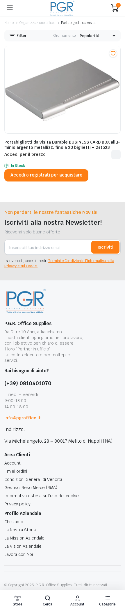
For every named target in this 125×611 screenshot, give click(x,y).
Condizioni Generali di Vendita (33, 479)
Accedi (116, 154)
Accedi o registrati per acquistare (46, 175)
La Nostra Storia (20, 530)
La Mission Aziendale (24, 538)
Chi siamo (13, 521)
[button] (113, 53)
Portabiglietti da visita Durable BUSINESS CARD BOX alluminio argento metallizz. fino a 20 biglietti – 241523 (62, 144)
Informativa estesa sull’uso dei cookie (41, 495)
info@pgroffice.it (22, 417)
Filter (21, 35)
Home (9, 22)
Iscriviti (105, 247)
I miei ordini (15, 471)
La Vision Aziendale (23, 546)
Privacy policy (17, 504)
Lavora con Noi (18, 554)
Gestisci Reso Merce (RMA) (30, 487)
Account (12, 463)
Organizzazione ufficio (37, 22)
